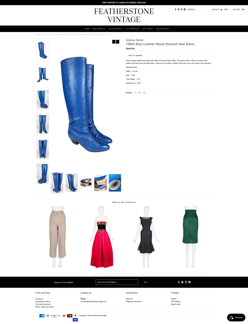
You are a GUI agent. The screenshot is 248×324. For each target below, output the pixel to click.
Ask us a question (135, 55)
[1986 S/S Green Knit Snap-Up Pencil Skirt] (190, 267)
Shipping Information (133, 301)
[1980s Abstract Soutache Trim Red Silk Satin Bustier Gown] (101, 267)
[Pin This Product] (144, 93)
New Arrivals (99, 29)
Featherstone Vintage (99, 315)
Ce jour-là (39, 298)
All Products (133, 29)
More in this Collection (124, 202)
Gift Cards (148, 29)
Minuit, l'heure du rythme (45, 307)
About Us (129, 298)
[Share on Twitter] (139, 93)
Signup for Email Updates (63, 282)
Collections (115, 29)
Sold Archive (162, 29)
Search (173, 298)
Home (87, 29)
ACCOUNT (216, 9)
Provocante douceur (43, 304)
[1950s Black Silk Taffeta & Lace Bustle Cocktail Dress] (146, 267)
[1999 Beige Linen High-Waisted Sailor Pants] (57, 267)
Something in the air (43, 301)
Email (83, 298)
